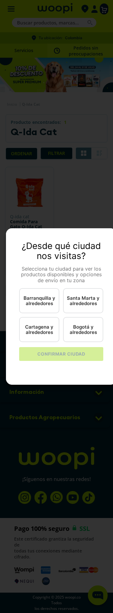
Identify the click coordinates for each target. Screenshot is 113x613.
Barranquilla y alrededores (39, 300)
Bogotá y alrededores (83, 329)
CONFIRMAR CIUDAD (61, 354)
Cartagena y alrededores (39, 329)
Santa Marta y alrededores (83, 300)
